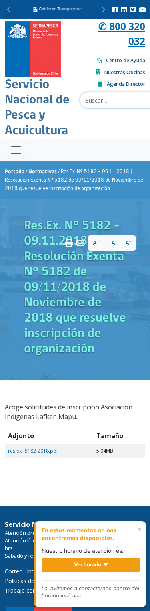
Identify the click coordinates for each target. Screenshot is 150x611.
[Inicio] (33, 48)
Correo (14, 571)
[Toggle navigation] (16, 150)
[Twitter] (133, 9)
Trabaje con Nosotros (33, 590)
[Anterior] (9, 9)
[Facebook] (115, 9)
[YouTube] (142, 9)
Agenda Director (126, 84)
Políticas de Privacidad (33, 581)
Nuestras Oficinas (124, 72)
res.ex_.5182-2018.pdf (33, 450)
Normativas (42, 172)
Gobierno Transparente (59, 9)
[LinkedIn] (124, 9)
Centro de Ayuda (125, 60)
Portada (14, 172)
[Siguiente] (103, 9)
